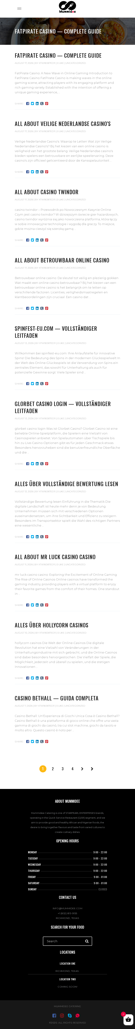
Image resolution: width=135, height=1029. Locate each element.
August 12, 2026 (24, 491)
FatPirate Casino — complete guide (58, 55)
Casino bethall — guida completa (57, 698)
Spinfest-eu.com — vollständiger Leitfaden (56, 331)
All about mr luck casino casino (55, 557)
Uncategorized (76, 63)
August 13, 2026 (24, 343)
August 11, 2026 (24, 564)
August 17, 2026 (24, 63)
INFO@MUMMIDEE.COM (67, 908)
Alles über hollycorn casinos (51, 625)
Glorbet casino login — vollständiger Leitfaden (63, 407)
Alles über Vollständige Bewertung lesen (66, 484)
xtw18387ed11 (47, 63)
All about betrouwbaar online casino (62, 260)
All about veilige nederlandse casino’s (63, 124)
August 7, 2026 (24, 705)
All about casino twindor (47, 192)
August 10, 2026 (24, 632)
